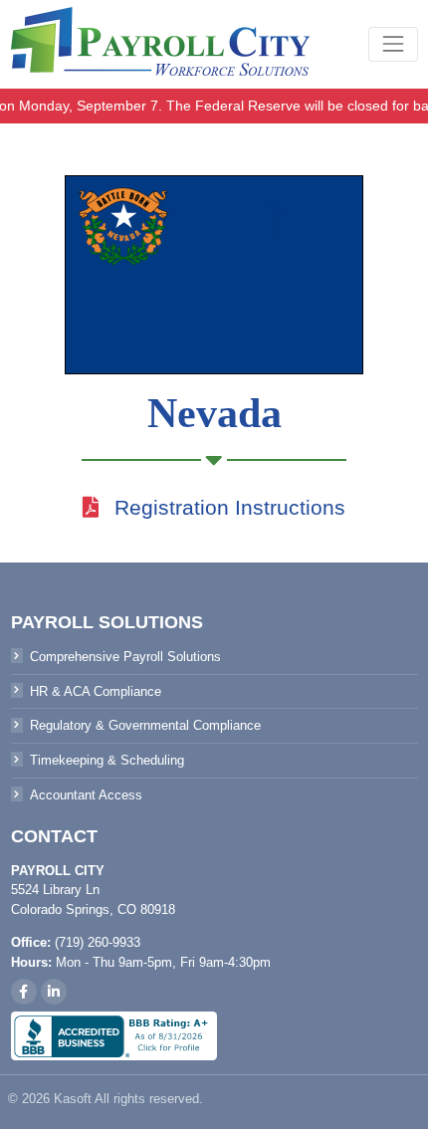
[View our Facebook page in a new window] (24, 992)
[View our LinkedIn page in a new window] (54, 992)
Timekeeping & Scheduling (107, 760)
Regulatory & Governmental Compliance (145, 726)
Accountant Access (86, 795)
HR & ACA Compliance (95, 691)
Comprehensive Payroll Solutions (125, 656)
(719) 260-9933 (97, 942)
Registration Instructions (229, 507)
